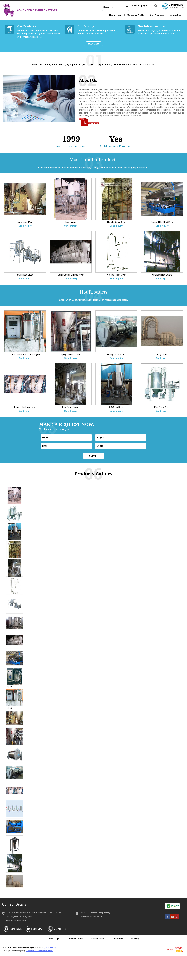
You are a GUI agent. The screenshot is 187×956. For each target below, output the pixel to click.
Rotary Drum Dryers (116, 354)
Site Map (135, 938)
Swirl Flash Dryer (25, 274)
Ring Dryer (162, 354)
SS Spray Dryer (116, 407)
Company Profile (135, 15)
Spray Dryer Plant (25, 222)
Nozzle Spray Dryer (116, 222)
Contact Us (175, 15)
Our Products (157, 15)
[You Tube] (172, 918)
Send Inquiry (25, 225)
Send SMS (37, 928)
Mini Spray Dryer (162, 407)
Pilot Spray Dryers (70, 407)
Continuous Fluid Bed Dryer (71, 274)
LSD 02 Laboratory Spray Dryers (25, 354)
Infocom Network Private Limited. (39, 951)
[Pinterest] (177, 918)
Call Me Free (60, 928)
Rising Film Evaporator (25, 407)
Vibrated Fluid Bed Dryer (162, 222)
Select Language (138, 6)
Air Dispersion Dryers (162, 274)
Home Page (115, 15)
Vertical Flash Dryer (116, 274)
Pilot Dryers (70, 222)
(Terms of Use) (50, 947)
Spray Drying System (70, 354)
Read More (93, 44)
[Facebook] (167, 918)
